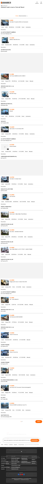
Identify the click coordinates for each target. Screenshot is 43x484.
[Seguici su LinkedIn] (24, 397)
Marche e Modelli (14, 382)
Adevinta (33, 385)
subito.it (33, 382)
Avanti (38, 344)
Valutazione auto (14, 391)
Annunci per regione (15, 380)
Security (3, 391)
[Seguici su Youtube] (22, 397)
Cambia (14, 9)
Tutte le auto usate (15, 384)
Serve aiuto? (3, 382)
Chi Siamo (3, 380)
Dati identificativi (4, 384)
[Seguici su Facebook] (18, 397)
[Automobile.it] (6, 3)
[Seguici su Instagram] (20, 397)
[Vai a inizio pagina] (21, 374)
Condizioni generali (5, 386)
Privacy (2, 387)
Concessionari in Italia (15, 387)
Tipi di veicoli (14, 386)
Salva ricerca (34, 362)
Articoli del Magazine (15, 389)
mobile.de (34, 383)
